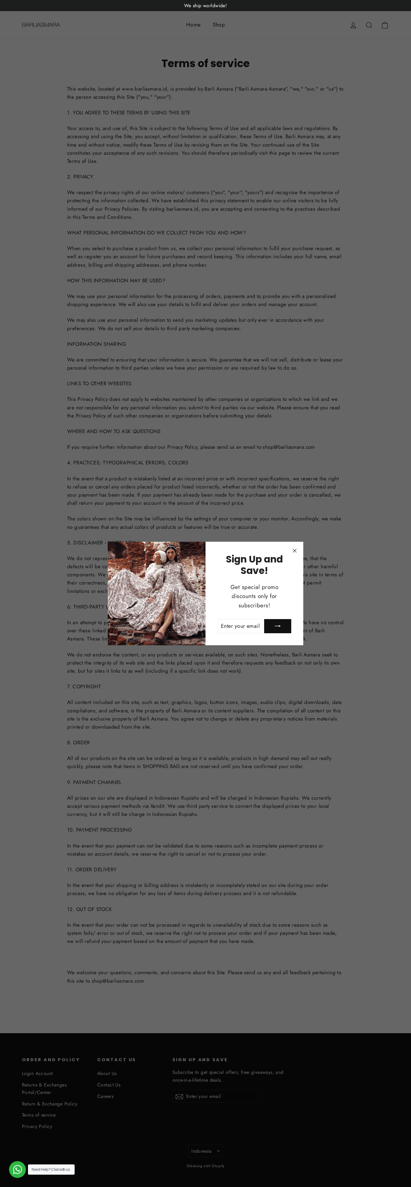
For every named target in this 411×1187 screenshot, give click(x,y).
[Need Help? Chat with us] (17, 1169)
